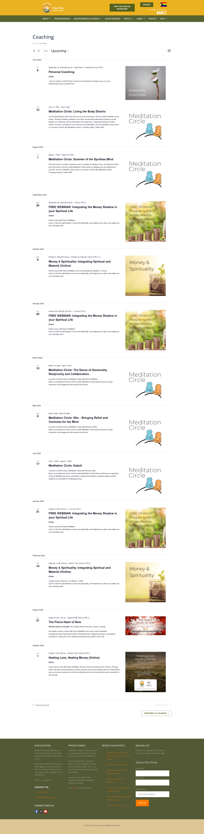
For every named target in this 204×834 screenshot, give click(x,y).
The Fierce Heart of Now (65, 622)
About (45, 18)
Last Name (140, 778)
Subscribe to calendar (155, 713)
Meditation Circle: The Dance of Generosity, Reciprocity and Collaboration (78, 372)
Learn (139, 18)
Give (162, 18)
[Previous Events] (34, 50)
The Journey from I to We (116, 805)
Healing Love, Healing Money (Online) (74, 657)
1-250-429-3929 (41, 792)
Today (46, 51)
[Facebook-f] (158, 12)
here (40, 780)
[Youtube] (165, 12)
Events (35, 43)
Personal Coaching (61, 72)
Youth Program (112, 18)
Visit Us (127, 18)
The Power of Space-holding (117, 764)
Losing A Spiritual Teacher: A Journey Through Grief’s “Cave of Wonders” (118, 755)
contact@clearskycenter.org (46, 797)
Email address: (141, 789)
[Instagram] (161, 12)
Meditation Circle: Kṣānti (65, 465)
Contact (152, 18)
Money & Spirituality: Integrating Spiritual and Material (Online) (80, 263)
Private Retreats (62, 18)
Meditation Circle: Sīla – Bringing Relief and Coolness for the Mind (78, 420)
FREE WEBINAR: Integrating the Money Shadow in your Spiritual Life (83, 209)
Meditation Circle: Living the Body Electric (77, 111)
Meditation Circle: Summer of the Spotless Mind (81, 159)
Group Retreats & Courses (86, 18)
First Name (140, 768)
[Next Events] (38, 50)
